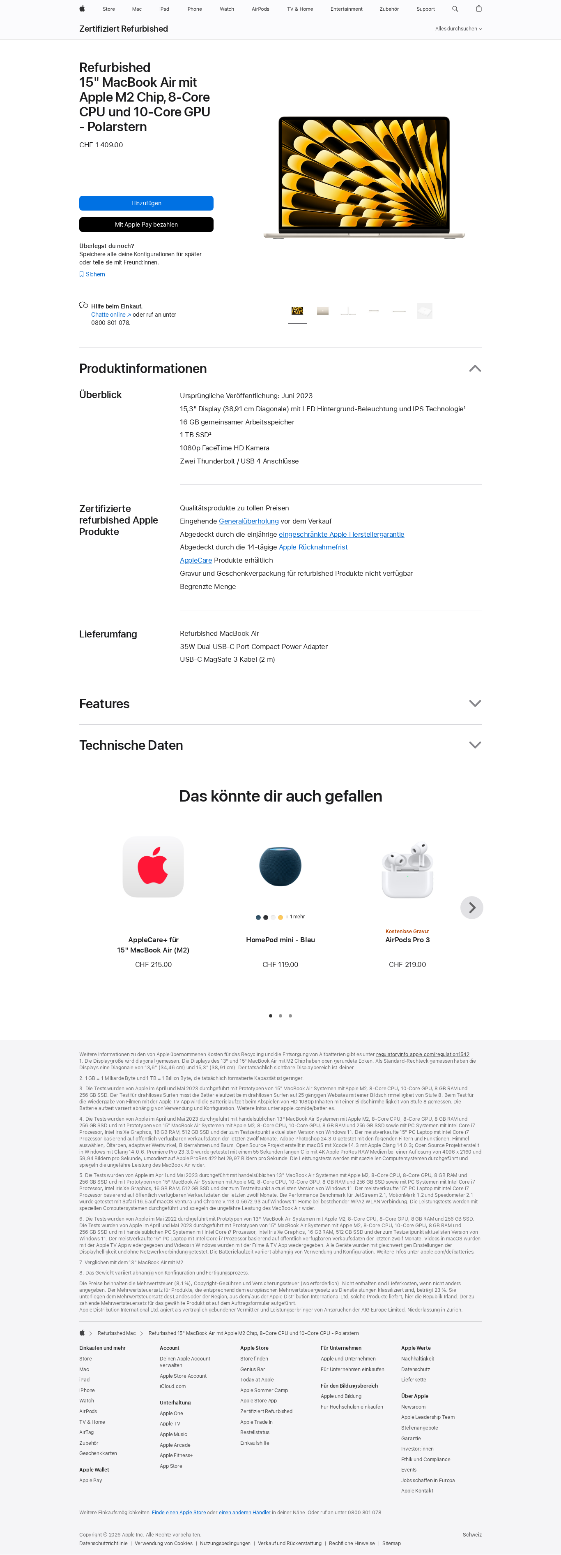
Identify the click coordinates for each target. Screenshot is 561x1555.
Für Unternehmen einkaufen (352, 1369)
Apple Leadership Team (427, 1417)
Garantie (411, 1438)
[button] (455, 9)
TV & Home (92, 1422)
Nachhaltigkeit (417, 1359)
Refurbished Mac (117, 1333)
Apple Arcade (175, 1445)
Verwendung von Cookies (163, 1543)
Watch (86, 1401)
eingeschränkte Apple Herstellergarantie (341, 534)
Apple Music (173, 1434)
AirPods (88, 1411)
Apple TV (170, 1424)
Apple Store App (258, 1401)
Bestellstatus (254, 1432)
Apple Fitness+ (176, 1455)
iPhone (87, 1390)
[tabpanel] (364, 177)
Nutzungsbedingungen (225, 1543)
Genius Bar (252, 1369)
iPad (84, 1380)
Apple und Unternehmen (348, 1359)
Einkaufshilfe (254, 1443)
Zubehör (89, 1443)
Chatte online (111, 314)
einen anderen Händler (245, 1513)
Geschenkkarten (98, 1453)
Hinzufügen (146, 203)
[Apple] (82, 1332)
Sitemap (391, 1543)
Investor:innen (417, 1449)
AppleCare (196, 560)
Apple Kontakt (417, 1491)
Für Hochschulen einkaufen (352, 1407)
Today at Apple (257, 1380)
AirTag (86, 1432)
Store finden (254, 1359)
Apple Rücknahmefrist (313, 547)
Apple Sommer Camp (264, 1390)
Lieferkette (413, 1380)
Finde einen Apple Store (179, 1513)
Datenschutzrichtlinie (103, 1543)
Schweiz (472, 1535)
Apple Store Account (183, 1376)
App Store (171, 1466)
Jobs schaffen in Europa (428, 1480)
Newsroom (413, 1407)
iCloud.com (173, 1386)
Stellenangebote (419, 1428)
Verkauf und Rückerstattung (290, 1543)
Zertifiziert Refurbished (123, 29)
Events (408, 1470)
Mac (84, 1369)
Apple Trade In (256, 1422)
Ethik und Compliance (426, 1459)
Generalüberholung (249, 521)
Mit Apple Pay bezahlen (146, 224)
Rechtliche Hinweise (352, 1543)
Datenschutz (415, 1369)
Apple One (171, 1413)
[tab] (297, 312)
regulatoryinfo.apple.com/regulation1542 (422, 1054)
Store (85, 1359)
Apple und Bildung (341, 1396)
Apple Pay (90, 1480)
